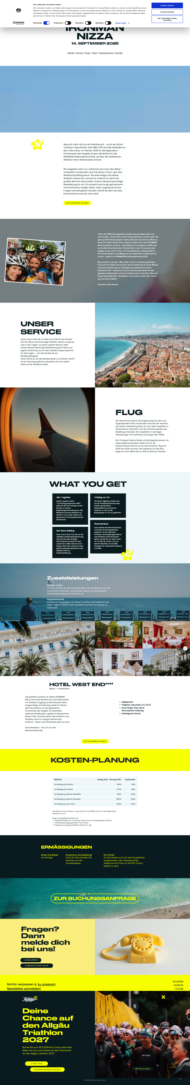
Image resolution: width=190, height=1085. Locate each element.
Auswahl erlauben (167, 12)
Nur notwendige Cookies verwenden (167, 19)
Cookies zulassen (167, 5)
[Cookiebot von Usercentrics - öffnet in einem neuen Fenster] (18, 23)
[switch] (68, 23)
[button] (163, 997)
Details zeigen (120, 23)
